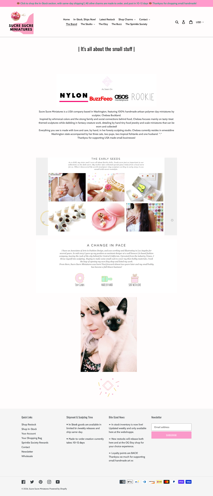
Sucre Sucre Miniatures (39, 488)
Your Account (29, 433)
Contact (26, 447)
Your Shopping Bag (32, 438)
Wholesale (27, 456)
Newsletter (27, 451)
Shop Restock (29, 424)
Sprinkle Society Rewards (35, 442)
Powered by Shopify (58, 488)
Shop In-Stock (29, 429)
